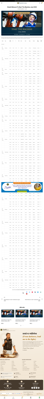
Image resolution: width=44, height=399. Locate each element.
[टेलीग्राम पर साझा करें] (38, 292)
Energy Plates (3, 364)
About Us (24, 361)
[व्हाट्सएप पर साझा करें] (41, 292)
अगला (39, 297)
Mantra (35, 368)
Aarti (34, 362)
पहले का (4, 297)
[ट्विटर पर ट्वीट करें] (29, 292)
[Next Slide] (39, 1)
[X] (34, 388)
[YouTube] (39, 388)
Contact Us (24, 364)
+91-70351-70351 (21, 383)
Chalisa (35, 364)
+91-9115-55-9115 (35, 383)
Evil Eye (13, 364)
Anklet (13, 361)
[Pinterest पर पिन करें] (32, 292)
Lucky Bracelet (3, 361)
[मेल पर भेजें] (27, 294)
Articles (35, 361)
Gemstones (13, 365)
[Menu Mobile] (2, 3)
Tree (1, 365)
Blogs (23, 362)
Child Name (35, 365)
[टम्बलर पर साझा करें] (35, 292)
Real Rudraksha (14, 368)
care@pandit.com (22, 387)
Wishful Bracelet (3, 362)
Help (23, 365)
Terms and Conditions (26, 368)
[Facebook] (32, 388)
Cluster (13, 362)
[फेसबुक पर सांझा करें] (27, 292)
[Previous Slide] (5, 1)
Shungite (2, 368)
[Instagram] (36, 388)
